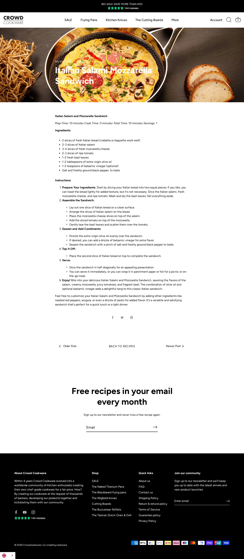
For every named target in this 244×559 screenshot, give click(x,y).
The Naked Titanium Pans (108, 486)
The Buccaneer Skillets (106, 509)
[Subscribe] (155, 427)
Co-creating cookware (55, 544)
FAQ (141, 486)
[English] (7, 555)
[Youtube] (24, 512)
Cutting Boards (101, 503)
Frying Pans (89, 20)
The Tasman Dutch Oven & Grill (111, 515)
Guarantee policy (149, 515)
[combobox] (7, 555)
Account (216, 20)
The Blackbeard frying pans (109, 492)
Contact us (146, 492)
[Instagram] (33, 512)
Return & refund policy (153, 503)
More (175, 20)
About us (144, 481)
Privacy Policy (147, 521)
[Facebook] (16, 512)
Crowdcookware (32, 544)
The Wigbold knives (104, 498)
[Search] (229, 20)
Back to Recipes (122, 346)
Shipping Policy (148, 498)
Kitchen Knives (116, 20)
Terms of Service (149, 509)
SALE (68, 20)
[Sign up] (228, 501)
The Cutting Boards (149, 20)
